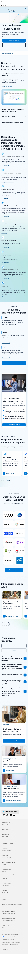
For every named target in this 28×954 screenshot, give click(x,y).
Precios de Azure (5, 848)
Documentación (5, 892)
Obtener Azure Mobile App (11, 811)
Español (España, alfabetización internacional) (13, 934)
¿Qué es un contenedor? (6, 927)
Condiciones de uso (5, 944)
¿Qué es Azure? (5, 824)
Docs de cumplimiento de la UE (19, 946)
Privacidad (17, 942)
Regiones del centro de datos (7, 831)
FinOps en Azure (5, 855)
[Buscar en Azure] (1, 2)
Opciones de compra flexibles (7, 852)
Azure (3, 5)
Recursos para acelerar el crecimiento (9, 866)
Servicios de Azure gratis (6, 850)
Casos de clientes (5, 839)
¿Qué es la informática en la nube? (8, 913)
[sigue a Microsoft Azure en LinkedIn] (11, 815)
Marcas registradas (14, 944)
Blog (3, 894)
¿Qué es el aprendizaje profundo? (8, 920)
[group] (11, 463)
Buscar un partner (5, 885)
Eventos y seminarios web (7, 901)
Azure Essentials (5, 836)
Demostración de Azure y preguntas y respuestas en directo (13, 874)
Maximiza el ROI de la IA (6, 857)
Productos (4, 845)
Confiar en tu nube (5, 834)
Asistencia (4, 871)
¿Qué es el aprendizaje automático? (9, 918)
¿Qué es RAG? (4, 930)
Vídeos (3, 906)
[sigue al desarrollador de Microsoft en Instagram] (7, 815)
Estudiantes (4, 899)
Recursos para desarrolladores (8, 897)
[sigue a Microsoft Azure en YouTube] (14, 815)
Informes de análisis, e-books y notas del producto (12, 904)
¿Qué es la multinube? (6, 915)
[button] (14, 53)
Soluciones (4, 864)
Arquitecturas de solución (7, 869)
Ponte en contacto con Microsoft (8, 942)
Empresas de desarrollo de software (9, 880)
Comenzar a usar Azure (6, 827)
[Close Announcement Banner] (25, 8)
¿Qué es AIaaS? (5, 923)
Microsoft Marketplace (6, 883)
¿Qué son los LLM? (5, 925)
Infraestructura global (6, 829)
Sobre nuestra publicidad (7, 946)
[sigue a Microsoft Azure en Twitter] (4, 815)
